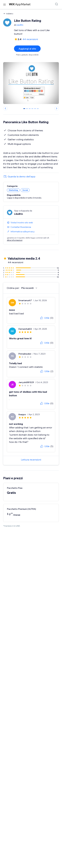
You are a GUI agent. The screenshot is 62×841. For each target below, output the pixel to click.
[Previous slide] (5, 108)
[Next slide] (56, 108)
